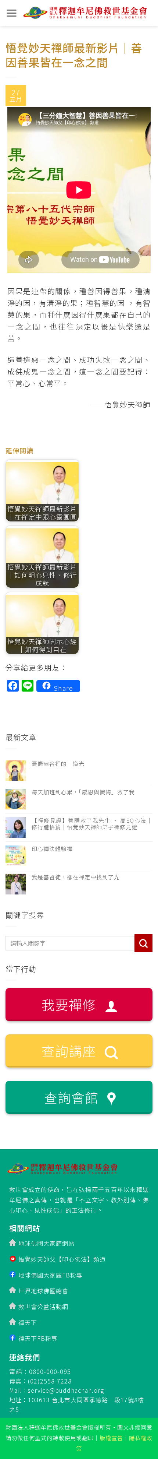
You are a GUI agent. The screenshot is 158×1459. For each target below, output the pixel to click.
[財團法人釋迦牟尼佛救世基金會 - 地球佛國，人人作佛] (85, 13)
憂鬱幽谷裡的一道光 (58, 763)
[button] (12, 13)
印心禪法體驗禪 (52, 848)
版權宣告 (111, 1438)
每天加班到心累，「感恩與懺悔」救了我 (83, 792)
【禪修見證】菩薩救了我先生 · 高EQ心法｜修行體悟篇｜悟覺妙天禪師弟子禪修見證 (92, 823)
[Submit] (143, 943)
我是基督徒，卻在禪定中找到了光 (76, 877)
